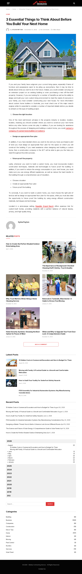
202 (8, 496)
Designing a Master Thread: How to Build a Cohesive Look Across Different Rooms (33, 424)
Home (8, 14)
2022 (9, 477)
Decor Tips (9, 530)
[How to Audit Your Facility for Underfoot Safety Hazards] (11, 383)
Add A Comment (41, 344)
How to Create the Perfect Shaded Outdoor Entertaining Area (23, 245)
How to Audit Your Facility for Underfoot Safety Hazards (39, 380)
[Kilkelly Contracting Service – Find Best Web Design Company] (41, 3)
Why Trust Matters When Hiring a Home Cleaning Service (21, 300)
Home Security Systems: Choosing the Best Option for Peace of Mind (23, 333)
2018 (9, 492)
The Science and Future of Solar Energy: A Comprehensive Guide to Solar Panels (33, 428)
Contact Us (42, 569)
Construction (10, 526)
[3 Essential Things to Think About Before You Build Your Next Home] (41, 57)
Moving (8, 539)
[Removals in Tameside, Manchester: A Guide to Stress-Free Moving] (59, 285)
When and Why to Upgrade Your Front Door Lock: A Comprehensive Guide (59, 333)
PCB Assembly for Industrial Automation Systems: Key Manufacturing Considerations (44, 392)
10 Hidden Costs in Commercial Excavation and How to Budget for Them (45, 360)
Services (9, 549)
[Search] (74, 3)
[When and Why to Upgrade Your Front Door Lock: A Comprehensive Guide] (59, 318)
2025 (9, 466)
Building (8, 517)
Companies (9, 523)
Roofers (8, 546)
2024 (9, 470)
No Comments (45, 29)
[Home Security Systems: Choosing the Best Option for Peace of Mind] (23, 318)
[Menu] (8, 3)
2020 (9, 484)
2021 (9, 481)
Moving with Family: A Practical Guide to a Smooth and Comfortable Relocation (43, 371)
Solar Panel (10, 552)
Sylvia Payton (17, 29)
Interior (8, 536)
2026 (9, 441)
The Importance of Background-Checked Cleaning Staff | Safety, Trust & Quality (58, 267)
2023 (9, 473)
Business (9, 520)
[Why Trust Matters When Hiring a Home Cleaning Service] (23, 285)
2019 (9, 488)
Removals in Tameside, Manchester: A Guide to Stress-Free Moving (57, 300)
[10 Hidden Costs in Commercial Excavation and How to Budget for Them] (11, 363)
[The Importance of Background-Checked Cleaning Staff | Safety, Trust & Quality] (59, 252)
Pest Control (10, 542)
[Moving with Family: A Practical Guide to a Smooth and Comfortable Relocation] (11, 373)
